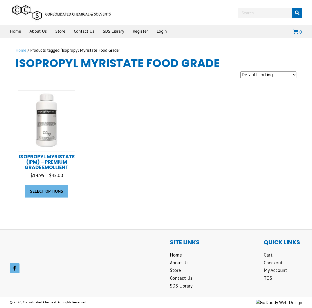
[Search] (297, 13)
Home (21, 50)
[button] (15, 268)
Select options (46, 191)
